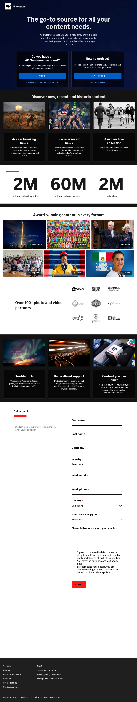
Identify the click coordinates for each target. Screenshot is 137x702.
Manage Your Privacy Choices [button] (50, 678)
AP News (7, 678)
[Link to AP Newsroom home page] (16, 6)
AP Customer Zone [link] (12, 674)
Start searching (98, 76)
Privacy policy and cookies (49, 674)
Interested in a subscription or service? (42, 82)
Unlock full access (97, 82)
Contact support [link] (10, 687)
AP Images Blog (10, 682)
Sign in (42, 76)
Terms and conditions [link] (47, 670)
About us (7, 670)
